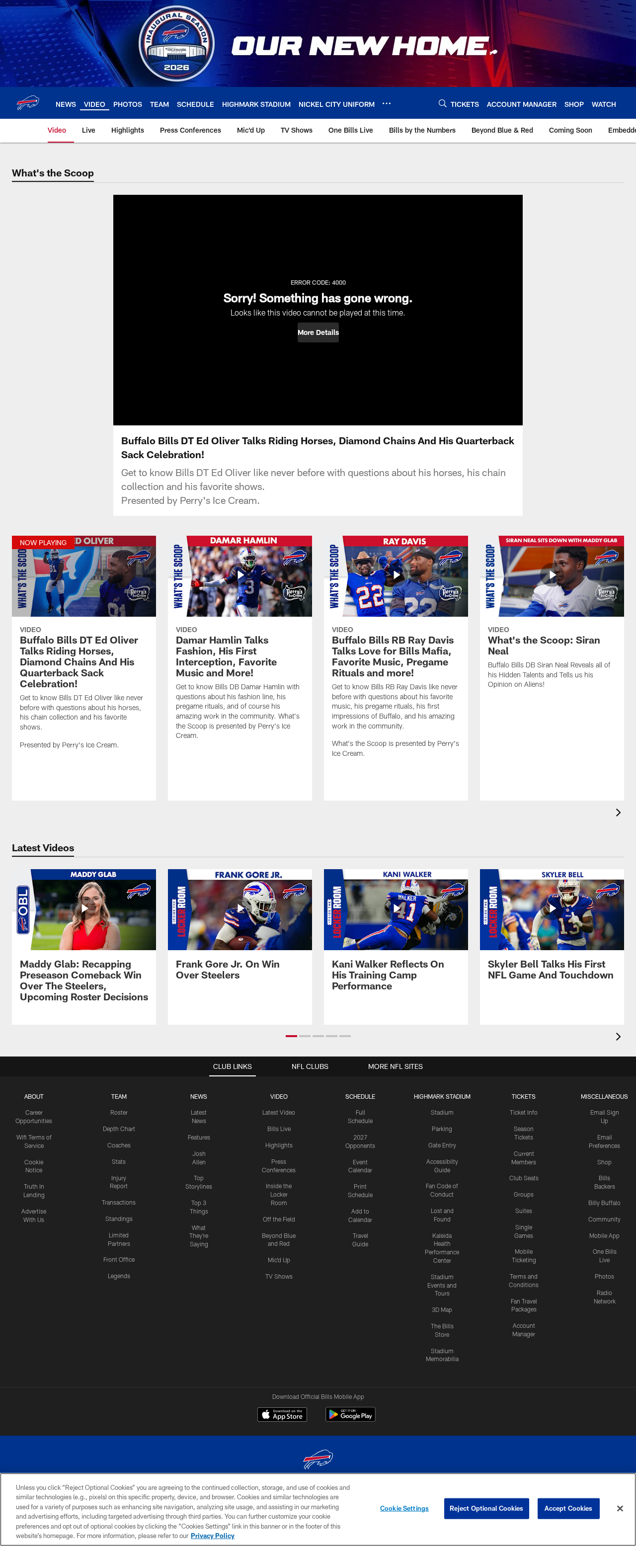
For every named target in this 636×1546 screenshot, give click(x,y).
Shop (604, 1161)
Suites (523, 1210)
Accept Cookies (569, 1508)
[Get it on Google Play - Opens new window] (351, 1419)
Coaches (119, 1144)
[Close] (620, 1509)
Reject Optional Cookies (487, 1508)
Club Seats (524, 1177)
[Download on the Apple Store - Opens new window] (282, 1415)
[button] (318, 332)
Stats (119, 1161)
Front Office (119, 1259)
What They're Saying (198, 1236)
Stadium (442, 1112)
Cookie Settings (404, 1508)
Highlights (279, 1144)
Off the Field (279, 1219)
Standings (119, 1218)
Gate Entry (442, 1144)
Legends (119, 1275)
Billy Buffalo (604, 1202)
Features (199, 1137)
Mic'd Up (279, 1259)
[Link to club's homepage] (28, 103)
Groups (524, 1194)
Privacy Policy (213, 1536)
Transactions (119, 1202)
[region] (318, 1509)
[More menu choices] (387, 103)
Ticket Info (524, 1112)
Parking (442, 1128)
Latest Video (278, 1112)
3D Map (442, 1309)
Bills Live (279, 1128)
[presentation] (620, 814)
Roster (119, 1112)
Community (604, 1219)
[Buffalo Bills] (318, 1461)
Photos (604, 1276)
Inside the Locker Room (279, 1194)
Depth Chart (119, 1128)
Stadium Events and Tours (442, 1285)
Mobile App (604, 1235)
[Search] (443, 103)
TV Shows (279, 1276)
